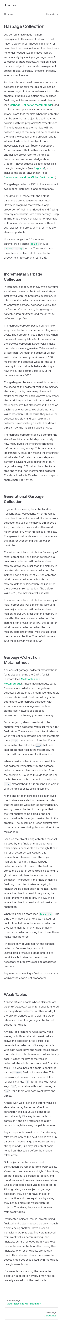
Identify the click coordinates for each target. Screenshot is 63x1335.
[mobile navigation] (58, 5)
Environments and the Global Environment (29, 177)
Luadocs (10, 5)
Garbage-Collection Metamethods (31, 105)
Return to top (52, 14)
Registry (39, 168)
